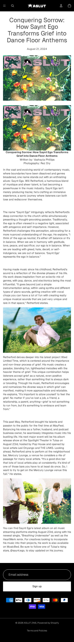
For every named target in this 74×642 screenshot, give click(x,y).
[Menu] (4, 5)
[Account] (61, 6)
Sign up (37, 586)
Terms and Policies (37, 630)
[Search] (12, 6)
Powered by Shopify (48, 622)
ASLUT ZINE (30, 622)
